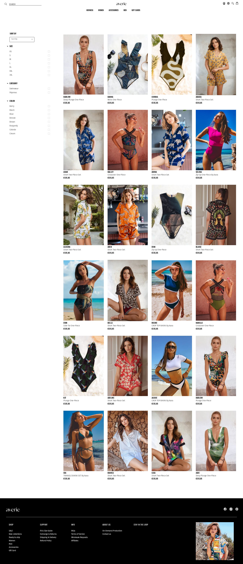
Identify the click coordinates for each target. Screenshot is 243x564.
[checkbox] (29, 51)
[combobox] (25, 4)
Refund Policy (45, 540)
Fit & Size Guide (46, 531)
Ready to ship (14, 537)
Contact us (106, 534)
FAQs (73, 531)
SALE (11, 531)
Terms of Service (78, 534)
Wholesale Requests (79, 537)
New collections (15, 534)
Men (10, 544)
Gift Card (12, 550)
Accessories (13, 547)
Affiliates (74, 540)
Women (12, 540)
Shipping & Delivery (48, 537)
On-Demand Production (112, 531)
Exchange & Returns (48, 534)
